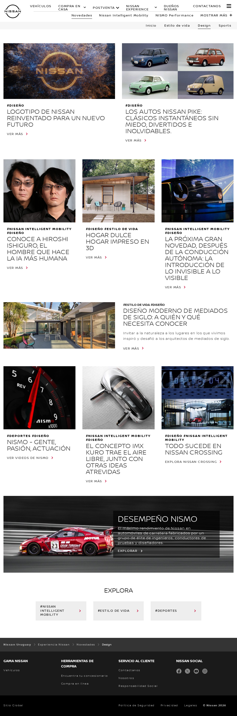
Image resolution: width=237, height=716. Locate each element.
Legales (190, 705)
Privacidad (169, 705)
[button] (229, 6)
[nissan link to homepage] (13, 11)
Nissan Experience (137, 8)
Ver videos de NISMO (28, 458)
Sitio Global (13, 705)
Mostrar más (214, 15)
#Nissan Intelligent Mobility (52, 611)
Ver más (15, 134)
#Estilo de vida (114, 611)
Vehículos (40, 6)
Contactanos (207, 6)
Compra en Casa (69, 8)
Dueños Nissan (171, 8)
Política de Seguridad (136, 705)
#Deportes (166, 611)
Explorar (127, 551)
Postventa (104, 8)
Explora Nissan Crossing (191, 462)
